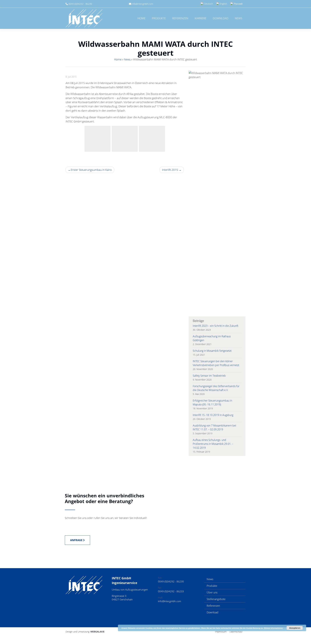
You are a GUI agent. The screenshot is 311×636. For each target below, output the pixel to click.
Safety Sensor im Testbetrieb (209, 375)
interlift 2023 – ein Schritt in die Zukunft (215, 326)
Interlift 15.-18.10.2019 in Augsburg (213, 415)
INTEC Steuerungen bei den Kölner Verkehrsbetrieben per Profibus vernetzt (216, 363)
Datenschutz (236, 631)
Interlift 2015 (170, 170)
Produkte (159, 18)
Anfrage (76, 540)
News (238, 18)
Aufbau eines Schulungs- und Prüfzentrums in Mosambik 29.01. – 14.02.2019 (213, 443)
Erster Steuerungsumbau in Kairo (91, 170)
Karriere (200, 18)
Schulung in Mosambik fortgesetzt (212, 350)
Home (141, 18)
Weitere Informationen (273, 628)
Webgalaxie (97, 631)
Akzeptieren (294, 627)
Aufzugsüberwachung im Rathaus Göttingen (212, 338)
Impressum (220, 631)
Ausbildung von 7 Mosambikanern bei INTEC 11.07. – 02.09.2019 (214, 427)
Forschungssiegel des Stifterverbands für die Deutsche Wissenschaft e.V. (216, 388)
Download (220, 18)
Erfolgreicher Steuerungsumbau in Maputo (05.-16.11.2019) (212, 402)
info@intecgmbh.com (142, 3)
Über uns (212, 592)
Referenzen (180, 18)
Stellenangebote (216, 599)
